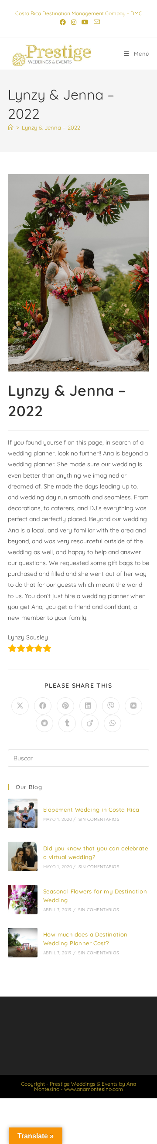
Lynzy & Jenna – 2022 (51, 127)
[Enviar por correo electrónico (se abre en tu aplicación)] (95, 22)
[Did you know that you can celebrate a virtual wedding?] (23, 856)
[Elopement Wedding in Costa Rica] (23, 813)
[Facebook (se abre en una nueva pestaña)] (62, 22)
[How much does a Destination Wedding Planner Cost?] (23, 942)
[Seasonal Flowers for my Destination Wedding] (23, 899)
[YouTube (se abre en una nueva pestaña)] (85, 22)
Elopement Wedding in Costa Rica (91, 809)
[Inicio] (11, 127)
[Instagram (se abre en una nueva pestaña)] (73, 22)
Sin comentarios (98, 819)
